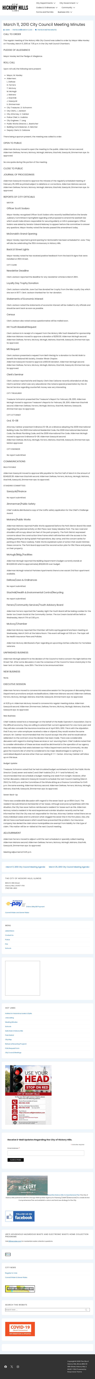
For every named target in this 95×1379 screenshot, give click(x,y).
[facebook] (5, 1366)
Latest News (9, 931)
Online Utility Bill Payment (35, 907)
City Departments (44, 3)
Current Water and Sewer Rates (17, 912)
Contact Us (9, 935)
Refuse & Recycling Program (16, 1044)
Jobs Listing (9, 1018)
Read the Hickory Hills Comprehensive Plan (64, 1195)
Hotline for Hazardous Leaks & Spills (18, 1013)
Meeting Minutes (51, 30)
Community (67, 7)
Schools (8, 948)
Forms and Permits (44, 12)
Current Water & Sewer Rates (16, 1277)
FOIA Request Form (12, 1048)
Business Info (63, 12)
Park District (9, 1035)
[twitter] (12, 1366)
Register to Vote (11, 1273)
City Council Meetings (13, 1052)
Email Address (14, 1148)
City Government (67, 3)
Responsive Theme (74, 1372)
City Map (8, 1039)
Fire (6, 944)
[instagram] (18, 1366)
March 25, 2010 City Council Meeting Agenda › (69, 867)
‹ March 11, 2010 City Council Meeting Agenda (25, 867)
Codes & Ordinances (45, 7)
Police (7, 940)
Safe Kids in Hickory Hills (14, 1031)
